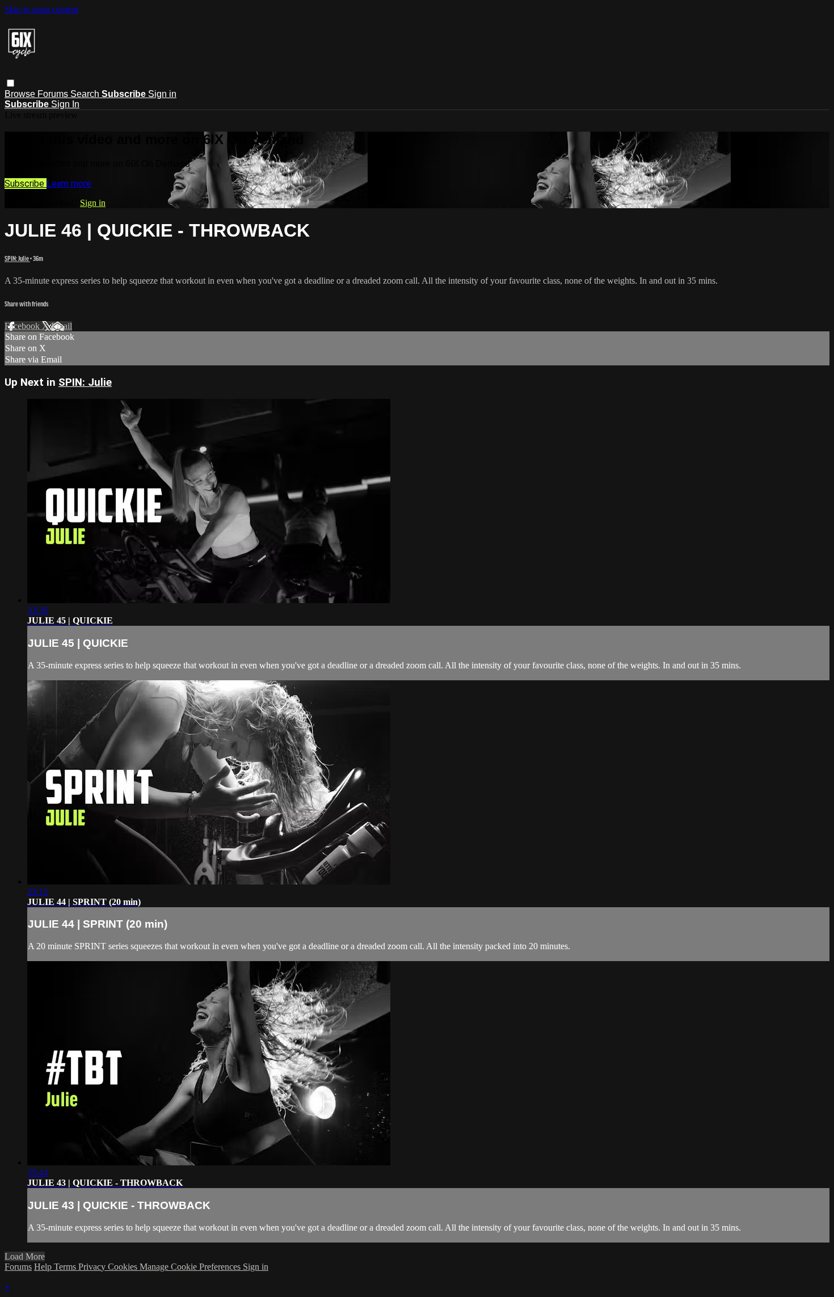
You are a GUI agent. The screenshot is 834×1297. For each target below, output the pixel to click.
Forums (53, 94)
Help (44, 1266)
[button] (10, 83)
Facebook (23, 326)
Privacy (93, 1266)
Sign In (65, 104)
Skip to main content (41, 9)
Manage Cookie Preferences (191, 1266)
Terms (66, 1266)
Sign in (162, 94)
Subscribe (26, 183)
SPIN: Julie (17, 258)
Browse (21, 94)
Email (61, 326)
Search (86, 94)
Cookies (124, 1266)
